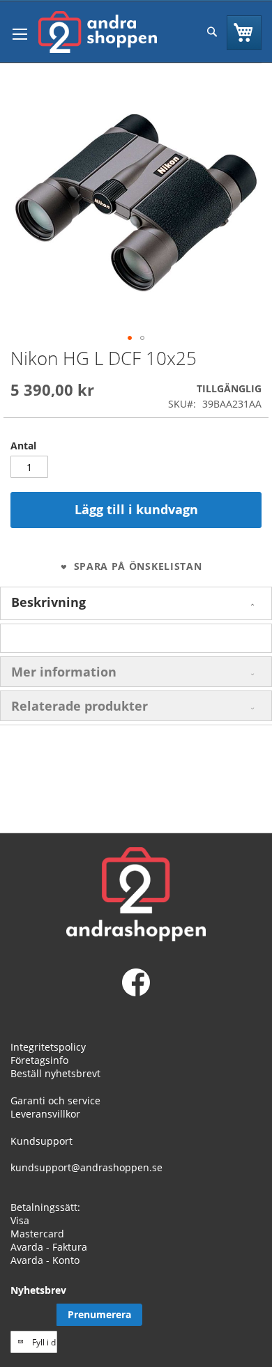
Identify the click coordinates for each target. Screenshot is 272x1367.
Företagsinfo (39, 1060)
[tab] (136, 603)
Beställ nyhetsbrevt (55, 1073)
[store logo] (97, 32)
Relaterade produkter (79, 705)
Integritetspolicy (48, 1046)
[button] (129, 337)
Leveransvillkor (45, 1113)
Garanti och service (55, 1100)
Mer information (63, 671)
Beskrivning (48, 602)
